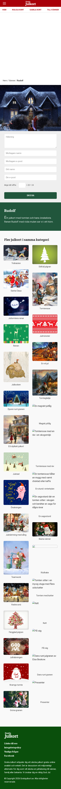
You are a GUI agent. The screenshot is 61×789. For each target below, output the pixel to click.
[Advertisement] (30, 47)
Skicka (30, 195)
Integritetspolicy (12, 747)
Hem (5, 80)
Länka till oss (10, 743)
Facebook (9, 755)
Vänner (12, 80)
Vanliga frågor (11, 751)
